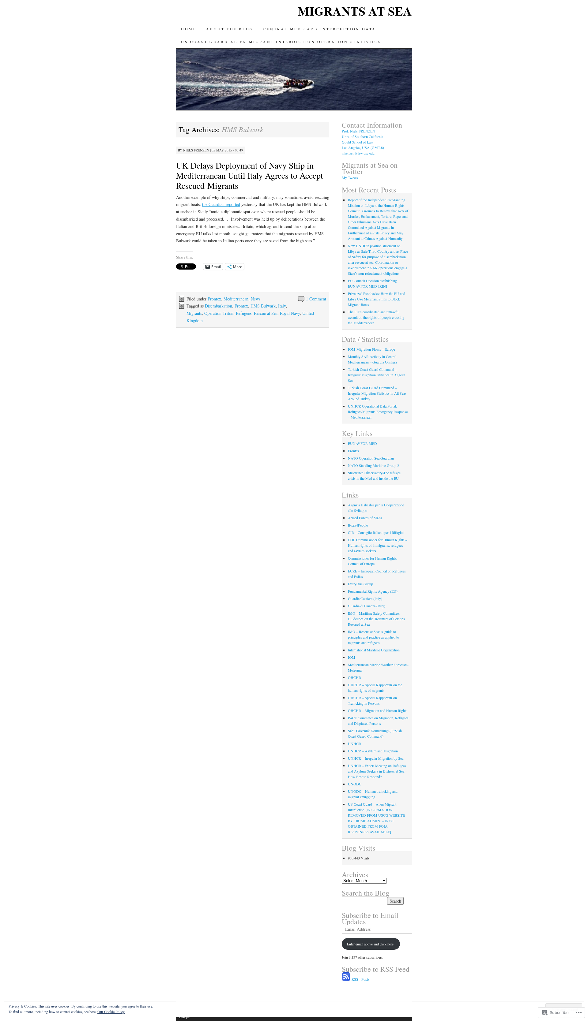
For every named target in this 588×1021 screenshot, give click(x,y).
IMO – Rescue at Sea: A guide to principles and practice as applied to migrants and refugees (373, 637)
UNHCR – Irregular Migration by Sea (375, 758)
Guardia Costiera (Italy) (365, 598)
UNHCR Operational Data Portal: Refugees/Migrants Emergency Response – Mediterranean (378, 411)
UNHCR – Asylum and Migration (373, 750)
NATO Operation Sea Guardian (371, 458)
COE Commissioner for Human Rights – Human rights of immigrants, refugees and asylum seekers (377, 545)
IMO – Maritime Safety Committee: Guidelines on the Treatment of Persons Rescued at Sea (376, 619)
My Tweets (350, 177)
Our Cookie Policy (111, 1011)
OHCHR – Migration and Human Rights (377, 710)
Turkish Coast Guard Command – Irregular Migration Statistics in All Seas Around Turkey (377, 393)
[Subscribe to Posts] (346, 979)
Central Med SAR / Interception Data (319, 28)
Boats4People (358, 525)
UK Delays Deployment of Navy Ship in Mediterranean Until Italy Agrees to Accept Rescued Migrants (249, 175)
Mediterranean (236, 299)
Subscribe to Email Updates (370, 918)
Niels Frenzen (196, 150)
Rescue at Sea (265, 313)
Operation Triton (218, 313)
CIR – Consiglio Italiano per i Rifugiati (376, 532)
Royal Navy (290, 313)
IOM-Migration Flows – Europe (371, 349)
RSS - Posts (360, 979)
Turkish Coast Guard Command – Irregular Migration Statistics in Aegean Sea (376, 375)
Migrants (194, 313)
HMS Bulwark (263, 306)
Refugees (243, 313)
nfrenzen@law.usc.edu (358, 153)
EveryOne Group (360, 583)
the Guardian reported (221, 204)
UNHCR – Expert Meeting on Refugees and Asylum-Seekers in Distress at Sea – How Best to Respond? (377, 771)
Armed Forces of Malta (365, 517)
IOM (351, 657)
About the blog (229, 28)
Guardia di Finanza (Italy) (366, 605)
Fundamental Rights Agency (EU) (373, 591)
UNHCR (354, 743)
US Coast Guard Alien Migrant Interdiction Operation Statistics (281, 41)
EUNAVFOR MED (362, 443)
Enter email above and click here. (370, 943)
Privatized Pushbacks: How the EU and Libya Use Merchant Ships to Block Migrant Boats (376, 299)
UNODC (354, 783)
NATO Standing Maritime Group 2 (373, 465)
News (255, 299)
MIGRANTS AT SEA (355, 11)
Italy (282, 306)
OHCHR (354, 677)
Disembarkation (218, 306)
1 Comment (316, 299)
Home (188, 28)
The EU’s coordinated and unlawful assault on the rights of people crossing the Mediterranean (376, 317)
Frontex (214, 299)
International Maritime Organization (374, 649)
